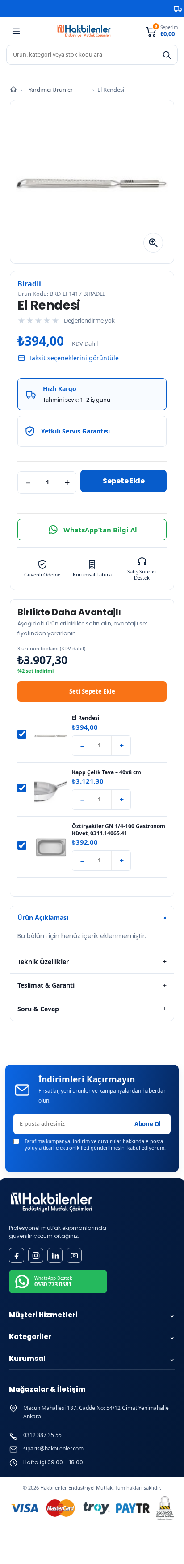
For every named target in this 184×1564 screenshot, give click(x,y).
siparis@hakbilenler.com (53, 1448)
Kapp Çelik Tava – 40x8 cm (106, 772)
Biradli (29, 284)
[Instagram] (35, 1255)
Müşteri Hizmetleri (92, 1314)
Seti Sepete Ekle (92, 691)
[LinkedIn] (55, 1255)
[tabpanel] (92, 939)
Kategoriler (92, 1336)
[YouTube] (74, 1255)
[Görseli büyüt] (153, 243)
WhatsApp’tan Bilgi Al (100, 529)
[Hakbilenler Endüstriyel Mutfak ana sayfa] (51, 1202)
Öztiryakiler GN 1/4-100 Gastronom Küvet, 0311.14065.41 (118, 830)
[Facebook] (16, 1255)
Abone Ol (147, 1124)
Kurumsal (92, 1358)
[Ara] (166, 54)
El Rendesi (86, 718)
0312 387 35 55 (42, 1435)
